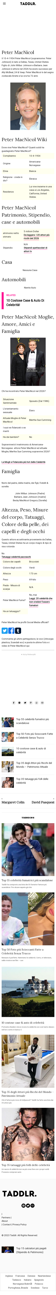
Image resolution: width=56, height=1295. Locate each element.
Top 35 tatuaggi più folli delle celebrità (26, 1165)
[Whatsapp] (37, 703)
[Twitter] (25, 703)
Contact (7, 1224)
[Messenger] (19, 703)
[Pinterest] (31, 703)
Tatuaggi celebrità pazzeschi (16, 556)
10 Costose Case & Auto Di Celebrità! (25, 303)
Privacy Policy (20, 1224)
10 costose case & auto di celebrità (23, 1022)
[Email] (42, 703)
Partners (6, 1217)
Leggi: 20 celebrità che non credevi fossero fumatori (40, 602)
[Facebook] (14, 703)
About (5, 1221)
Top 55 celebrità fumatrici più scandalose (27, 880)
